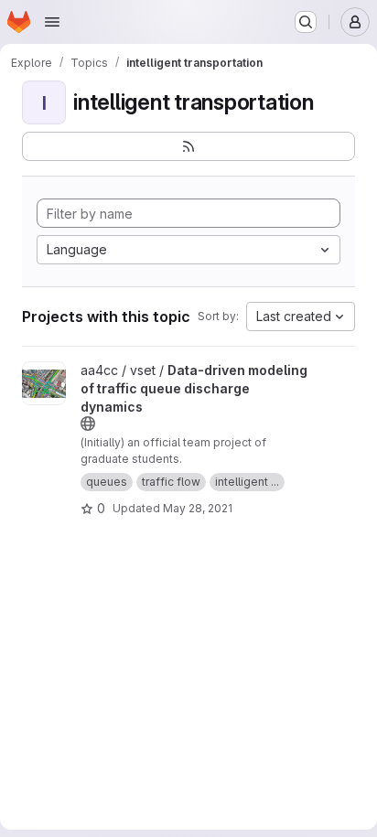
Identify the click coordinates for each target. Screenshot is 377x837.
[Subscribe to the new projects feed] (188, 146)
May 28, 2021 (197, 508)
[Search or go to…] (306, 22)
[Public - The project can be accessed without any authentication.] (88, 423)
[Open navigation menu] (52, 22)
